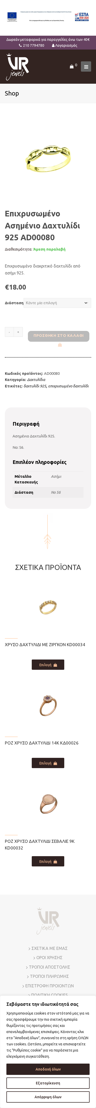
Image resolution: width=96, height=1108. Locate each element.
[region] (48, 1052)
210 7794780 (33, 45)
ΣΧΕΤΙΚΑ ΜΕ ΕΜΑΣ (49, 948)
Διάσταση (14, 303)
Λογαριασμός (66, 45)
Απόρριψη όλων (48, 1097)
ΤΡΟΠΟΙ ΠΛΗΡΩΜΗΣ (49, 976)
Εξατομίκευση (48, 1083)
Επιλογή (45, 665)
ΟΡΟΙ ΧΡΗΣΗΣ (49, 957)
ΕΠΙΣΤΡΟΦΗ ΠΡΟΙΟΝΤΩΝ (49, 985)
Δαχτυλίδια (36, 379)
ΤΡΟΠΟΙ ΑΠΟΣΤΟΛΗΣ (49, 967)
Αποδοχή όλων (48, 1069)
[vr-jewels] (17, 66)
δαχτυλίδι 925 (35, 386)
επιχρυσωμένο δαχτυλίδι (68, 386)
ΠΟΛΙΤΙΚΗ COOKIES (49, 995)
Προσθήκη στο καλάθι (59, 335)
